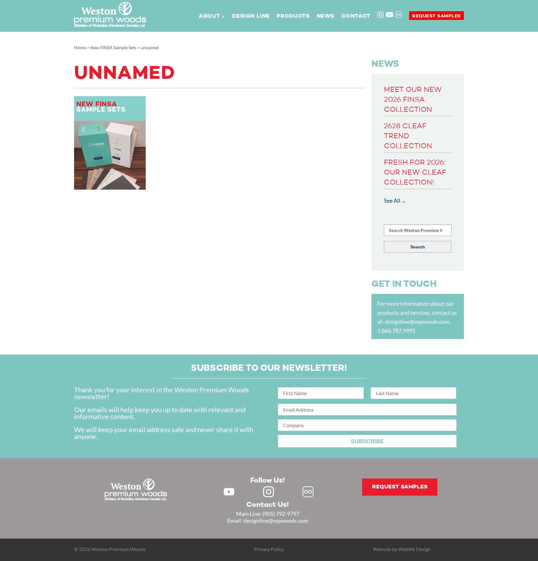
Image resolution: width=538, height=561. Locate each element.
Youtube (389, 14)
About (209, 16)
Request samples (436, 16)
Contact (355, 16)
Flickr (399, 15)
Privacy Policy (269, 549)
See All (392, 200)
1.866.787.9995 (396, 330)
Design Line (251, 16)
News (325, 16)
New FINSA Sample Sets (113, 47)
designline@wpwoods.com (417, 321)
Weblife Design (414, 549)
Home (80, 47)
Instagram (381, 15)
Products (292, 16)
